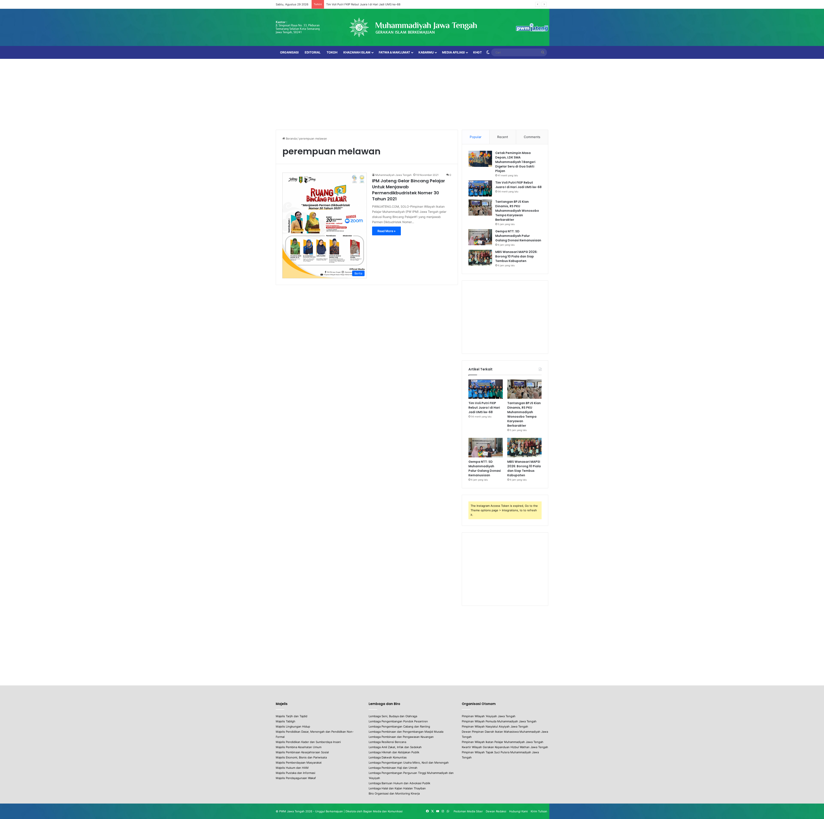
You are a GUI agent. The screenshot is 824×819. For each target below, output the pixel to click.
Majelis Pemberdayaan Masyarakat (299, 762)
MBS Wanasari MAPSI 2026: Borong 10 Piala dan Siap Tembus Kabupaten (516, 256)
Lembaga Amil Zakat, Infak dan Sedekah (395, 747)
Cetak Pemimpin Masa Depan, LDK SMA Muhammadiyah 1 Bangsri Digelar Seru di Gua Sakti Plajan (515, 162)
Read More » (386, 231)
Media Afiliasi (453, 52)
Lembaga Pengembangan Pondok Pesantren (398, 721)
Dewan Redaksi (496, 811)
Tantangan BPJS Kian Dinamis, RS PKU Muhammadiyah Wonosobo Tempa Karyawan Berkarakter (517, 210)
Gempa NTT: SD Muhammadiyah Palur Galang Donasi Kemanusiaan (518, 235)
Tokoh (332, 52)
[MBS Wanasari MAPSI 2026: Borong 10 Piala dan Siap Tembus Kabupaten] (480, 258)
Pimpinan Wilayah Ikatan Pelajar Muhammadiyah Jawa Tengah (502, 742)
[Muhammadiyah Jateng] (412, 27)
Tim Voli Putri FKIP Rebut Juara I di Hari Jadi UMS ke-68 (518, 184)
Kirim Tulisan (539, 811)
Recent (502, 137)
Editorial (313, 52)
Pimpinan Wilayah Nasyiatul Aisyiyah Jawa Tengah (495, 726)
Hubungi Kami (518, 811)
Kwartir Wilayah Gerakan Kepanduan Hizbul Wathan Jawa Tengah (505, 747)
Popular (476, 137)
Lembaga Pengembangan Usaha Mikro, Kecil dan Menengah (409, 762)
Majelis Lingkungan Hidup (293, 726)
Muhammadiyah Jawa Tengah (393, 175)
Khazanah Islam (356, 52)
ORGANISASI (289, 52)
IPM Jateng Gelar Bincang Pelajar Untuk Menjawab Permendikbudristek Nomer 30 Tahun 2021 (408, 190)
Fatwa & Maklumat (394, 52)
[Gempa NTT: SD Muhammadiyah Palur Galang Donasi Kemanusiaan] (480, 237)
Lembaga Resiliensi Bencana (387, 742)
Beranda (291, 138)
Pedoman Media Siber (468, 811)
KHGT (477, 52)
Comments (532, 137)
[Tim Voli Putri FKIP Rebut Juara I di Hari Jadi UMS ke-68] (480, 188)
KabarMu (426, 52)
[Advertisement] (412, 93)
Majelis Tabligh (285, 721)
